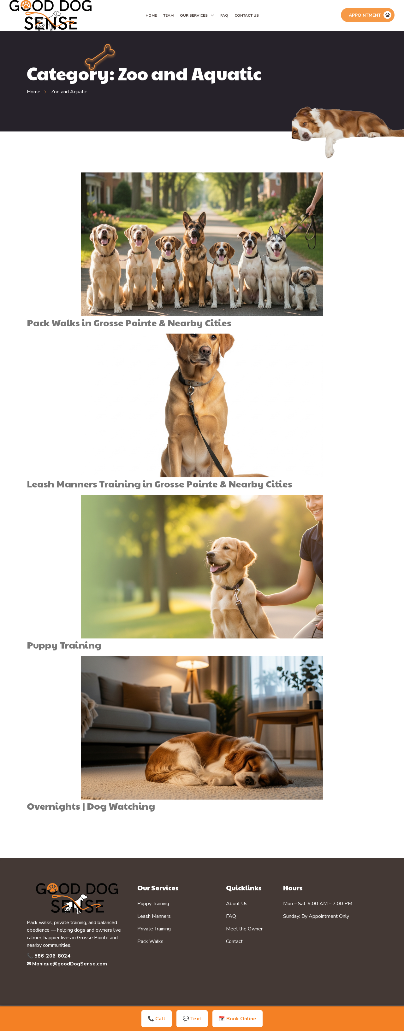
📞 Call (156, 1018)
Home (151, 15)
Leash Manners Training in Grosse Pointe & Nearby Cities (159, 483)
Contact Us (247, 15)
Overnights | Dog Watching (91, 805)
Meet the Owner (244, 928)
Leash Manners (154, 916)
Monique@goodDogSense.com (69, 963)
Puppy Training (64, 644)
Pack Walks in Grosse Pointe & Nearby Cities (129, 322)
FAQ (224, 15)
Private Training (154, 928)
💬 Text (192, 1018)
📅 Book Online (237, 1018)
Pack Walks (150, 941)
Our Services (194, 15)
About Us (236, 903)
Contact (234, 941)
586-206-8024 (52, 955)
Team (168, 15)
